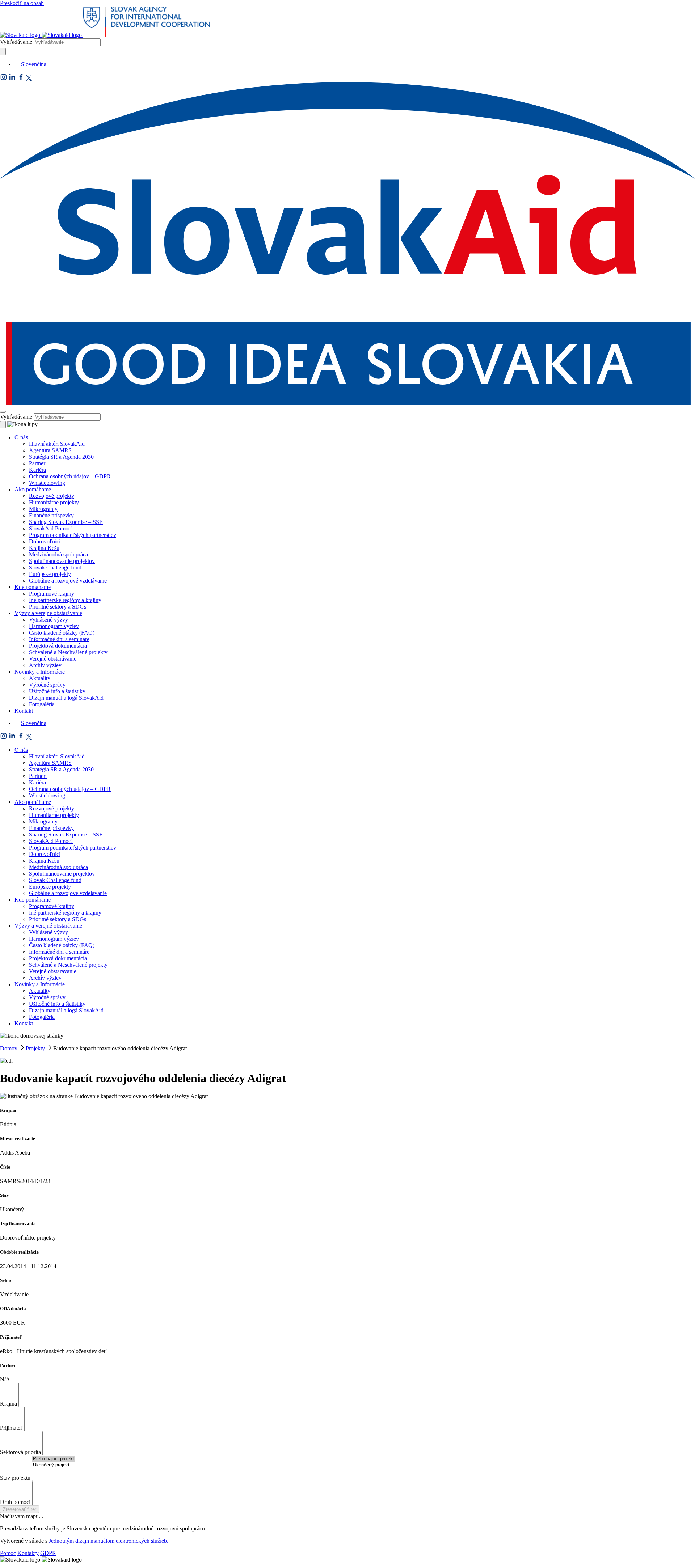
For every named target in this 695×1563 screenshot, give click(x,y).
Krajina (8, 1404)
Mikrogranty (43, 509)
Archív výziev (45, 665)
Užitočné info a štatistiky (57, 691)
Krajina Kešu (44, 548)
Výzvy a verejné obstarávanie (48, 613)
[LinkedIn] (13, 79)
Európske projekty (50, 574)
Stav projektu (15, 1478)
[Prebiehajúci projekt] (53, 1459)
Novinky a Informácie (39, 672)
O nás (21, 437)
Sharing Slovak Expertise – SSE (66, 522)
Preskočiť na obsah (22, 3)
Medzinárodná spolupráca (58, 554)
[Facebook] (21, 79)
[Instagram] (4, 79)
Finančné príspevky (51, 515)
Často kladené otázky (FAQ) (61, 633)
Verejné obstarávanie (52, 659)
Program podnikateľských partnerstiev (72, 535)
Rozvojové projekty (51, 496)
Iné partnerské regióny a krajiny (65, 600)
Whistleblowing (47, 483)
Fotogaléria (42, 704)
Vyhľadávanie (16, 42)
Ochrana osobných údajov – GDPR (70, 476)
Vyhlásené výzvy (48, 620)
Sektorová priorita (20, 1452)
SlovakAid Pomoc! (51, 528)
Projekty (35, 1048)
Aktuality (39, 678)
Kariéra (37, 470)
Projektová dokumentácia (58, 646)
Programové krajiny (51, 593)
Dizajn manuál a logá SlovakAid (66, 698)
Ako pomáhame (32, 489)
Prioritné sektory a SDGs (57, 606)
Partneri (38, 463)
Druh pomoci (15, 1502)
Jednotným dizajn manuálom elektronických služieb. (108, 1541)
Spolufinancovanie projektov (62, 561)
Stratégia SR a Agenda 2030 (61, 457)
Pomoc (8, 1553)
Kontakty (28, 1553)
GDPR (48, 1553)
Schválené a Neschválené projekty (68, 652)
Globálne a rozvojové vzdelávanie (68, 580)
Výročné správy (47, 685)
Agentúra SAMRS (50, 450)
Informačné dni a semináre (59, 639)
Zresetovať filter (19, 1509)
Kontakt (23, 711)
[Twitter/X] (29, 79)
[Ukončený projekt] (53, 1465)
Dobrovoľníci (44, 541)
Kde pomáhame (32, 587)
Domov (8, 1048)
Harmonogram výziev (54, 626)
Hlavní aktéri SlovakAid (57, 444)
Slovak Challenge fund (55, 567)
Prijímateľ (11, 1428)
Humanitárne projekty (54, 502)
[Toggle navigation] (3, 412)
